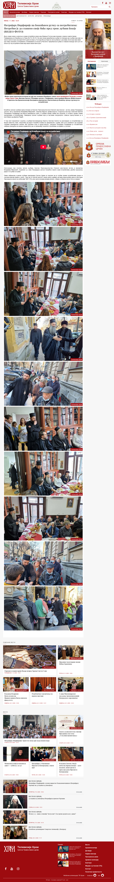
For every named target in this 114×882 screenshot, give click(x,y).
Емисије (43, 12)
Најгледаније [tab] (92, 61)
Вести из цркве (9, 16)
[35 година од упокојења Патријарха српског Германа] (15, 802)
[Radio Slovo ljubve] (98, 155)
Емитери (64, 12)
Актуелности (21, 16)
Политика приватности (93, 872)
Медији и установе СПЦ (76, 12)
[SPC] (98, 146)
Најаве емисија (34, 12)
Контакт (88, 12)
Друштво (38, 16)
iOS (99, 875)
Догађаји (24, 12)
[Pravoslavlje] (98, 162)
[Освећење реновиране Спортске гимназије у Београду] (15, 832)
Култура (31, 16)
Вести (6, 12)
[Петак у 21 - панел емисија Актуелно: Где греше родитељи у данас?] (15, 817)
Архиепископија (15, 12)
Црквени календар (92, 860)
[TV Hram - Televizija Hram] (21, 5)
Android (90, 875)
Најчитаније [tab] (104, 61)
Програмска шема (53, 12)
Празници (47, 16)
